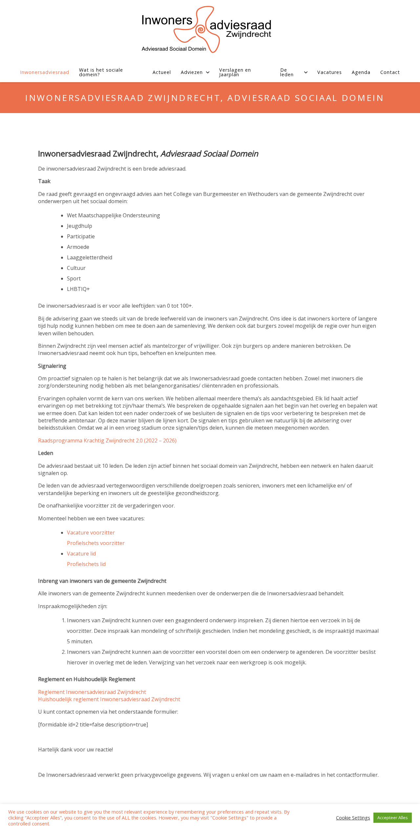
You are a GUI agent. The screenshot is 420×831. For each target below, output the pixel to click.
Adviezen (192, 72)
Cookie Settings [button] (353, 817)
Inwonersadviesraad (44, 72)
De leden (287, 72)
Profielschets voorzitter (96, 543)
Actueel (162, 72)
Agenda (361, 72)
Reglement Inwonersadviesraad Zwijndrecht (92, 692)
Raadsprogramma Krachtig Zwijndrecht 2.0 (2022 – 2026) (107, 440)
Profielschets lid (86, 564)
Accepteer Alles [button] (392, 817)
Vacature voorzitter (91, 532)
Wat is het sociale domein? (101, 72)
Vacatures (329, 72)
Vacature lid (81, 553)
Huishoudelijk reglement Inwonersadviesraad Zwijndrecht (109, 699)
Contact (390, 72)
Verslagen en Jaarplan (235, 72)
